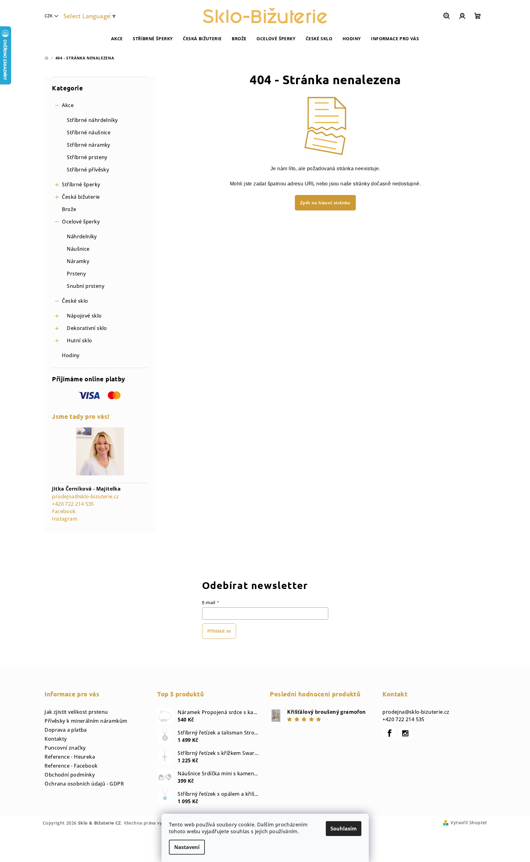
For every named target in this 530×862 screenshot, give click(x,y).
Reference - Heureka (70, 756)
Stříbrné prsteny (87, 157)
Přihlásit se (219, 631)
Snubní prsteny (85, 286)
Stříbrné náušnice (88, 132)
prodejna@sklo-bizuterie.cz (85, 496)
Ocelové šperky (81, 221)
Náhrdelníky (82, 236)
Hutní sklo (79, 340)
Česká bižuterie (81, 196)
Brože (69, 209)
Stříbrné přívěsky (88, 169)
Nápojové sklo (84, 315)
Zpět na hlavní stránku (325, 202)
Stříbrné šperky (81, 184)
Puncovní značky (65, 747)
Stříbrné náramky (88, 144)
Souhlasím (343, 828)
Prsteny (76, 273)
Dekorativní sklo (87, 328)
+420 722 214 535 (73, 503)
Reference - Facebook (71, 765)
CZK (49, 16)
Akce (68, 105)
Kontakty (56, 738)
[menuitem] (117, 39)
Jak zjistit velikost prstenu (76, 711)
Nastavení (187, 847)
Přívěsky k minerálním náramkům (86, 720)
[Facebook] (389, 733)
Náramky (78, 261)
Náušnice (78, 248)
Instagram (64, 518)
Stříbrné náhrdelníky (92, 120)
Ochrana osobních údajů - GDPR (84, 783)
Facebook (63, 511)
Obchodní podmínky (70, 774)
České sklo (75, 300)
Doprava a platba (66, 729)
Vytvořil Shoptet (468, 822)
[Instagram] (405, 733)
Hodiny (70, 355)
